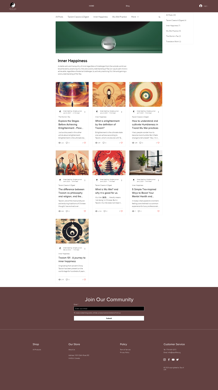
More (133, 16)
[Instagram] (164, 359)
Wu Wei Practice (119, 16)
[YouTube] (173, 359)
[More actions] (85, 112)
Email (76, 304)
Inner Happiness (100, 16)
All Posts (59, 16)
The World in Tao (64, 117)
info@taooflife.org (174, 352)
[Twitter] (177, 359)
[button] (159, 17)
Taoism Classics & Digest (78, 16)
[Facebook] (168, 359)
